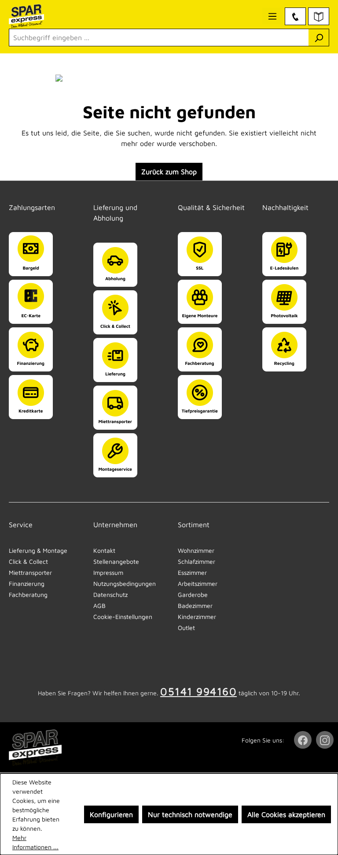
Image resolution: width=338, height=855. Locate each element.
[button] (42, 198)
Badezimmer (195, 605)
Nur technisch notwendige (190, 814)
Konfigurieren (111, 814)
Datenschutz (110, 594)
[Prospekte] (318, 16)
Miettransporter (30, 572)
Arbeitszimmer (197, 583)
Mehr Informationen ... (35, 842)
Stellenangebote (116, 561)
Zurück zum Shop (169, 172)
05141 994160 (198, 691)
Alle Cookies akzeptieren (286, 814)
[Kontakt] (295, 16)
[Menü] (272, 16)
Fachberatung (28, 594)
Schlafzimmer (196, 561)
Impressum (108, 572)
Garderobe (193, 594)
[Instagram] (325, 740)
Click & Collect (28, 561)
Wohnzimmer (196, 550)
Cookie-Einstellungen (122, 616)
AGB (99, 605)
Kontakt (104, 550)
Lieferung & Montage (38, 550)
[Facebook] (303, 740)
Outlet (186, 627)
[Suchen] (319, 37)
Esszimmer (192, 572)
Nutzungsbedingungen (124, 583)
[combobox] (159, 37)
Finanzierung (26, 583)
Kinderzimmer (197, 616)
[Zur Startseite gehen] (42, 16)
